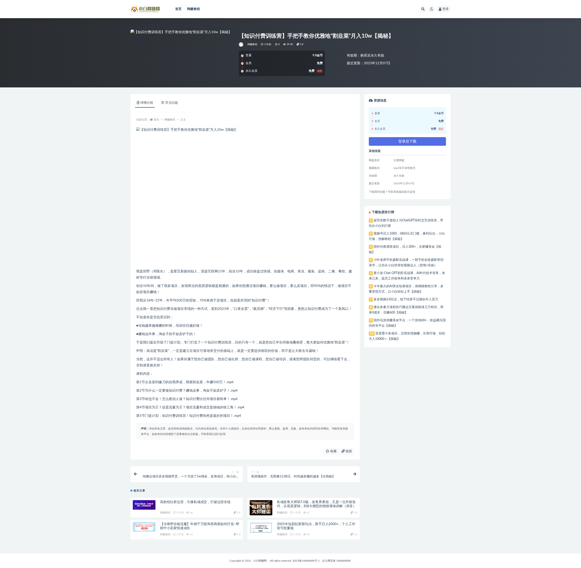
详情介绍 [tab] (146, 102)
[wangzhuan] (241, 44)
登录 (445, 9)
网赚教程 (193, 9)
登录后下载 (407, 141)
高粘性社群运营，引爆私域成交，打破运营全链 (195, 502)
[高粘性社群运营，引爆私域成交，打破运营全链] (144, 505)
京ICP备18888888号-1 (306, 560)
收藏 (333, 451)
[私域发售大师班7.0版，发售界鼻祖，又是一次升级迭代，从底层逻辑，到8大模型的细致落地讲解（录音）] (261, 509)
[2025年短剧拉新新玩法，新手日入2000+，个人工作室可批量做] (261, 527)
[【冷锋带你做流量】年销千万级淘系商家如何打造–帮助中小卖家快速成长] (144, 527)
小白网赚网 (260, 560)
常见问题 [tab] (171, 102)
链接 (348, 451)
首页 (178, 9)
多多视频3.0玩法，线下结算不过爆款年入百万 (406, 299)
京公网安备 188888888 (336, 560)
